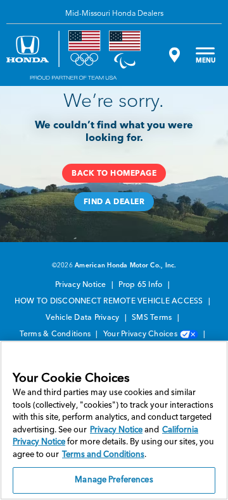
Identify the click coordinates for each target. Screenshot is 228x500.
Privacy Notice (81, 285)
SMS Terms (153, 318)
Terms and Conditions (103, 455)
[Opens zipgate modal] (173, 55)
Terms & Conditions (56, 334)
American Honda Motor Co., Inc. (126, 265)
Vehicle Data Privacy (83, 318)
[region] (114, 420)
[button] (114, 173)
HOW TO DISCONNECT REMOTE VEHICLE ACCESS (110, 301)
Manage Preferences (114, 480)
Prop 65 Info (141, 285)
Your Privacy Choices (141, 334)
